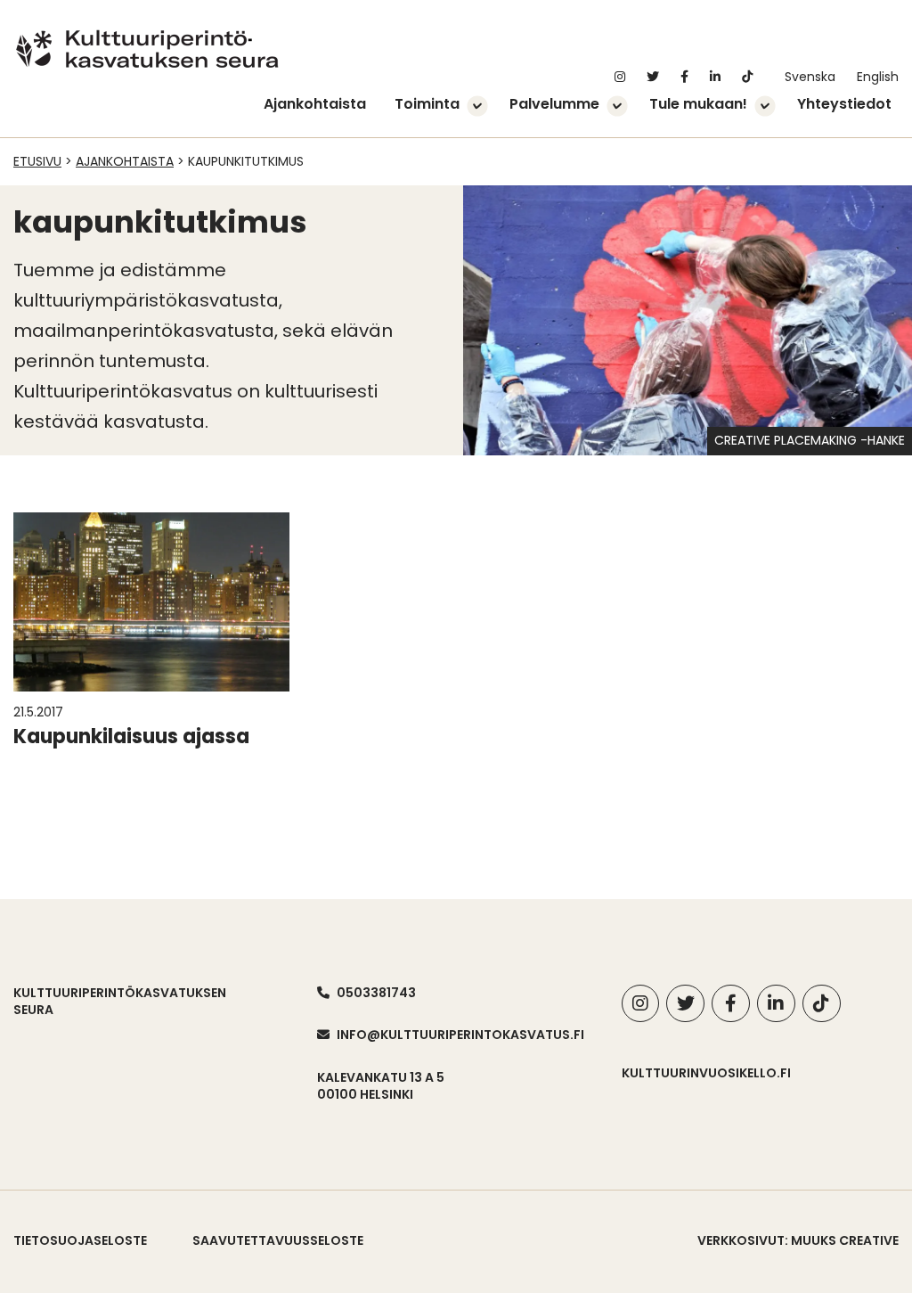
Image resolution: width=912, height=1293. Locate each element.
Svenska (810, 78)
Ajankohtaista (315, 104)
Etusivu (37, 161)
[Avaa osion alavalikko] (477, 107)
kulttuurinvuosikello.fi (706, 1073)
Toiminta (427, 104)
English (878, 78)
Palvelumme (554, 104)
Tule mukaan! (698, 104)
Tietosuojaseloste (80, 1240)
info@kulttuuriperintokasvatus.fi (460, 1034)
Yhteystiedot (844, 104)
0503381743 (376, 993)
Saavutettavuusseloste (277, 1240)
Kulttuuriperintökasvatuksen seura (119, 1001)
